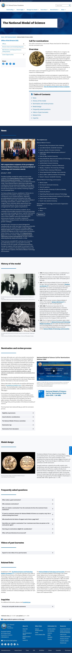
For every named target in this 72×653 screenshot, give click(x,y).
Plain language (68, 650)
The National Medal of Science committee (14, 421)
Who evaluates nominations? (10, 504)
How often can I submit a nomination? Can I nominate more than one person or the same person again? (25, 524)
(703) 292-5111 (5, 637)
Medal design (37, 106)
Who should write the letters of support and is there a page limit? (20, 519)
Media (49, 635)
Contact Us (25, 640)
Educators (50, 637)
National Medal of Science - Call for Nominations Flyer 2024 (56, 393)
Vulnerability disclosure (5, 650)
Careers (24, 631)
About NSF (25, 628)
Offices (4, 44)
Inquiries (35, 118)
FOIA (34, 650)
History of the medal (39, 101)
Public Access (63, 634)
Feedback (70, 452)
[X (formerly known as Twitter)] (5, 644)
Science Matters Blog (40, 634)
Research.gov (63, 642)
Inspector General (18, 650)
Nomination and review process (43, 104)
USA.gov (50, 650)
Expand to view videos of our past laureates (14, 553)
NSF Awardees (51, 631)
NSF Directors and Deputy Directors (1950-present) (11, 50)
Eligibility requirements (8, 413)
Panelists (50, 639)
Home (2, 37)
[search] (70, 5)
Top (69, 610)
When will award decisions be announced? (14, 533)
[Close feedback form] (70, 447)
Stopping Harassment (65, 636)
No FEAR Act (41, 650)
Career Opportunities (8, 54)
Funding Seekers (51, 628)
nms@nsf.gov (26, 602)
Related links (37, 115)
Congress (50, 633)
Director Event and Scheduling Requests (13, 47)
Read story (41, 214)
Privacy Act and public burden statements (14, 606)
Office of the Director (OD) (9, 40)
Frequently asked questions (42, 109)
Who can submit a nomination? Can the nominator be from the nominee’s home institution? (24, 508)
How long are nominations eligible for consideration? (17, 529)
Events (36, 632)
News (34, 98)
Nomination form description (10, 429)
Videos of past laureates (40, 112)
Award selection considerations (11, 417)
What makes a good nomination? (11, 500)
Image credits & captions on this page (13, 619)
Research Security (64, 638)
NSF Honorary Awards (10, 37)
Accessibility (58, 650)
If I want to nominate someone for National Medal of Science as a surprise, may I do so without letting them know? (26, 514)
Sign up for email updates (10, 640)
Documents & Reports (65, 628)
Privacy (27, 650)
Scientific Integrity (64, 640)
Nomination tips (7, 425)
